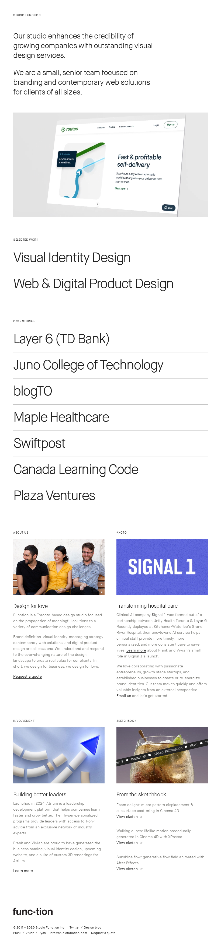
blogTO (32, 391)
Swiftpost (39, 444)
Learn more (136, 650)
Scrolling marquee (188, 746)
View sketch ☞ (129, 816)
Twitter (75, 928)
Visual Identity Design (71, 258)
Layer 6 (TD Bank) (61, 339)
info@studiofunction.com (68, 933)
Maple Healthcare (61, 417)
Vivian (30, 933)
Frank (17, 933)
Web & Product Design (93, 284)
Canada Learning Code (75, 470)
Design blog (92, 928)
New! (162, 752)
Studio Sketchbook (136, 759)
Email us (123, 696)
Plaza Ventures (54, 496)
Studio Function (27, 15)
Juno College (88, 365)
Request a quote (27, 676)
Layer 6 (200, 620)
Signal (159, 614)
